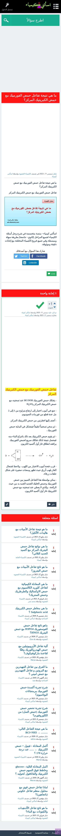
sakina (33, 739)
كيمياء (39, 560)
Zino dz (33, 639)
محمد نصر (32, 601)
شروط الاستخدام (25, 833)
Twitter (23, 256)
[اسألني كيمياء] (38, 5)
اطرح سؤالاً (35, 20)
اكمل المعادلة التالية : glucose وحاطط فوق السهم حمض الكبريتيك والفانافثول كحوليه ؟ (31, 770)
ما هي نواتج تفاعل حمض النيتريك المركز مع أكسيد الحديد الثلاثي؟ (34, 550)
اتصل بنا (55, 833)
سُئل (55, 174)
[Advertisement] (30, 58)
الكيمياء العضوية (25, 174)
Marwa (39, 760)
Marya (33, 660)
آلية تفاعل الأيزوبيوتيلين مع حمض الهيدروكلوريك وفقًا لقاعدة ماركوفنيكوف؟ (33, 650)
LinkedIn (33, 262)
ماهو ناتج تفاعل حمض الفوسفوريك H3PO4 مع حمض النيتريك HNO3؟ (31, 629)
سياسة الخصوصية (41, 833)
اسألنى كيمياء (30, 818)
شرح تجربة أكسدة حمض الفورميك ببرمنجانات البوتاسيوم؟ (34, 691)
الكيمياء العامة (21, 557)
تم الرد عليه (52, 312)
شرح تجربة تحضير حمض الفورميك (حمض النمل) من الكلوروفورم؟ (33, 712)
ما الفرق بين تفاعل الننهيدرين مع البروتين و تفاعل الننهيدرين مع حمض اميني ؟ (31, 670)
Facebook (41, 256)
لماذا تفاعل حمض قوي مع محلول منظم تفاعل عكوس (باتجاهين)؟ (33, 791)
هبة (34, 680)
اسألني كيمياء (36, 539)
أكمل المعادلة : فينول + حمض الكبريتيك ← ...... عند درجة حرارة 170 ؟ (31, 749)
